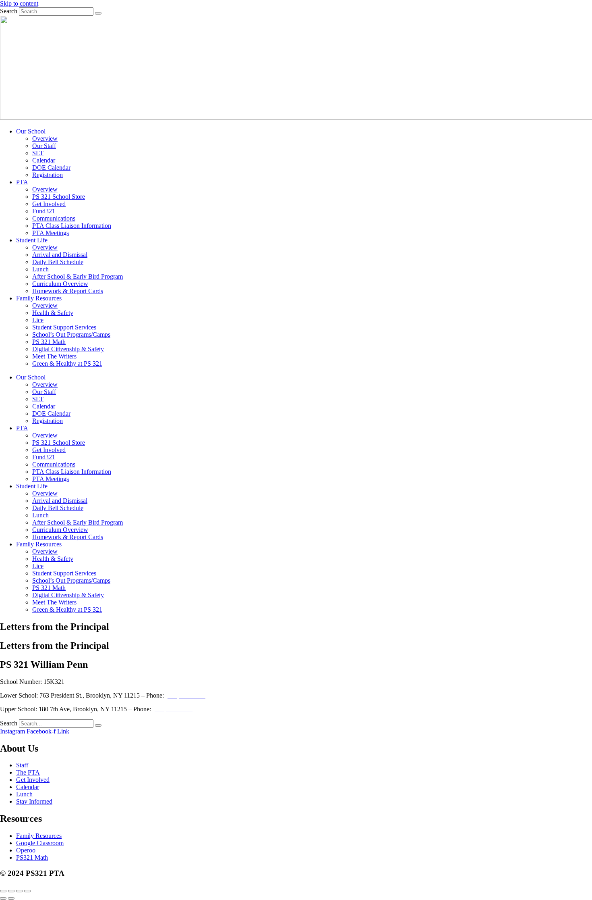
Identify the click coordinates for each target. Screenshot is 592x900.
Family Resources (39, 298)
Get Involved (49, 203)
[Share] (19, 891)
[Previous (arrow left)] (3, 898)
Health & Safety (52, 312)
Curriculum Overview (60, 283)
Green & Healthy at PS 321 (67, 363)
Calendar (43, 160)
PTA (22, 182)
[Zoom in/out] (3, 891)
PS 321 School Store (58, 196)
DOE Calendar (51, 167)
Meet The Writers (54, 356)
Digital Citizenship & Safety (68, 349)
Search (8, 11)
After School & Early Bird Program (77, 276)
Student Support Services (64, 327)
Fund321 (43, 211)
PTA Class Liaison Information (71, 225)
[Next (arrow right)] (11, 898)
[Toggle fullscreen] (11, 891)
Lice (37, 320)
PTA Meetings (50, 232)
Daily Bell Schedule (57, 261)
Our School (31, 131)
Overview (45, 138)
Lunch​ (40, 269)
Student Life (32, 240)
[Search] (98, 13)
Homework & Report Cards (67, 291)
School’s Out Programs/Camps (71, 334)
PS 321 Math (49, 341)
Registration (47, 174)
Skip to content (19, 3)
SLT (37, 153)
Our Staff (44, 145)
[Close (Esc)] (27, 891)
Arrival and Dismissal (59, 254)
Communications (53, 218)
